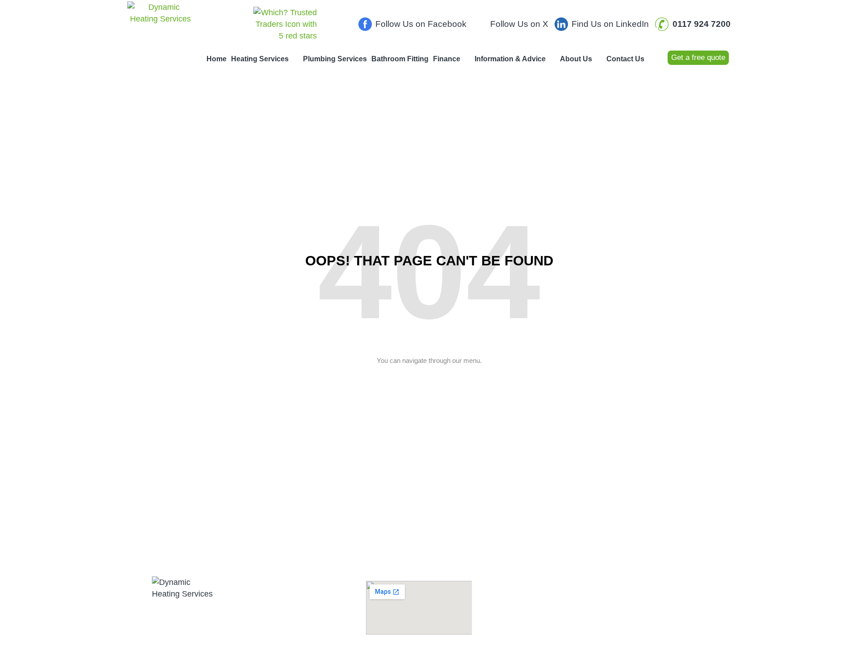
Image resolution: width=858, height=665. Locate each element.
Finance (446, 59)
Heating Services (260, 59)
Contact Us (625, 59)
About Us (576, 59)
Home (216, 59)
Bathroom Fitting (400, 59)
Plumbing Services (335, 59)
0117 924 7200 (287, 605)
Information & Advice (510, 59)
